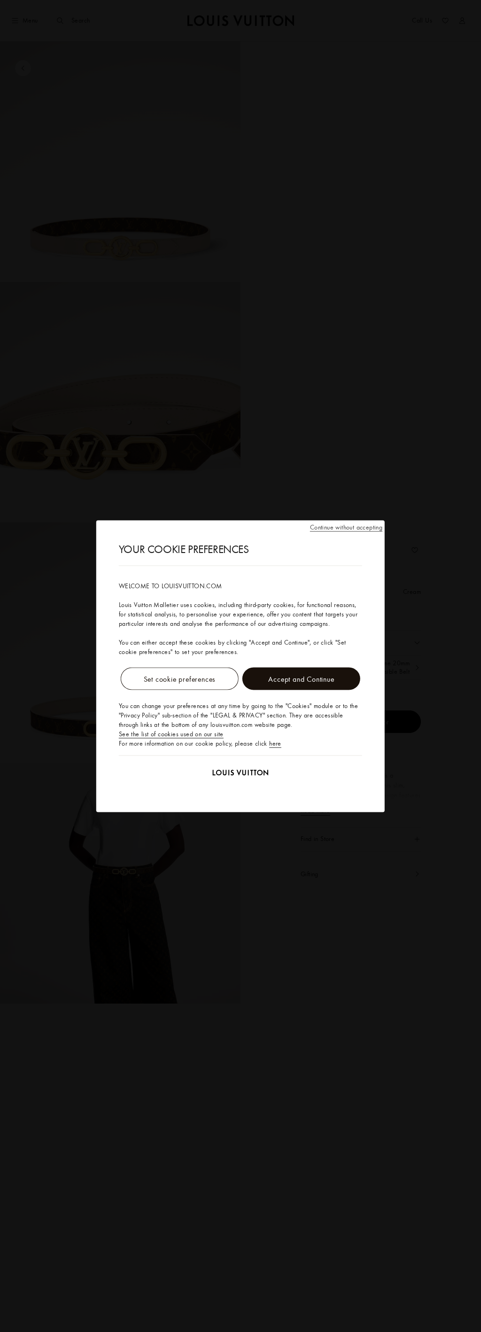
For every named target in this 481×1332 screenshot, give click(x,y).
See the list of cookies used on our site (171, 733)
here (275, 743)
